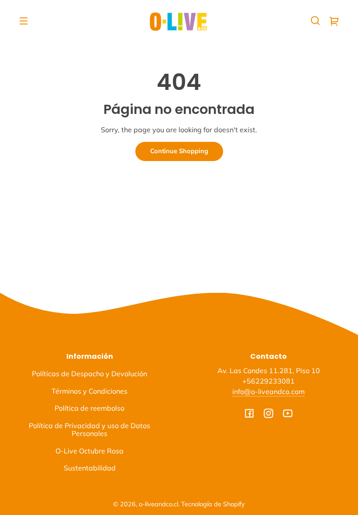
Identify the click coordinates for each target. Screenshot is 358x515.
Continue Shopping (179, 151)
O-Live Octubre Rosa (89, 450)
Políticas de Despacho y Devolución (89, 373)
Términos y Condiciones (89, 391)
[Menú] (23, 20)
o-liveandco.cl (158, 504)
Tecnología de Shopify (213, 504)
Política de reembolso (89, 408)
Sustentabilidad (90, 468)
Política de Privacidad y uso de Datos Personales (89, 429)
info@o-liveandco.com (268, 391)
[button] (315, 20)
